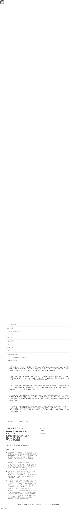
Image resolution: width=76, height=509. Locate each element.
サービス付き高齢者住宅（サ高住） (17, 357)
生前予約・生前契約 (12, 360)
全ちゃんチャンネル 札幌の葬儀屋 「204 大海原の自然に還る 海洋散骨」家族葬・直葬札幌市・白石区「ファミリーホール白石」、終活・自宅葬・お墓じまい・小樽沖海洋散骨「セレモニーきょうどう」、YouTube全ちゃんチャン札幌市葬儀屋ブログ (39, 387)
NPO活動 (9, 337)
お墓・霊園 (10, 328)
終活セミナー (11, 344)
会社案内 (20, 421)
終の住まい (10, 347)
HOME (42, 430)
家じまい (10, 350)
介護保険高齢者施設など (14, 354)
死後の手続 (11, 341)
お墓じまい (11, 334)
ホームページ (11, 421)
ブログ (27, 421)
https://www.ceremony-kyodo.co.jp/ (17, 445)
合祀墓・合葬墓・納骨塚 (14, 331)
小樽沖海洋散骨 (12, 324)
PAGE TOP (3, 508)
